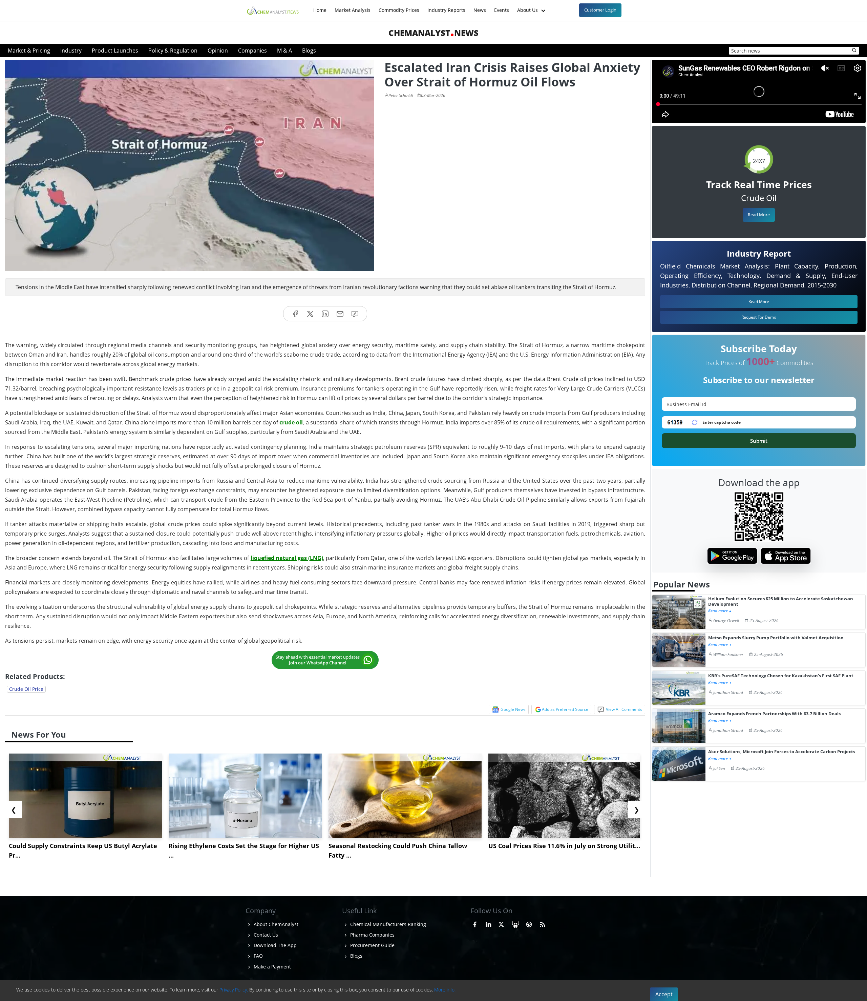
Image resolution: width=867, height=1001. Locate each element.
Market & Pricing (29, 50)
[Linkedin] (325, 313)
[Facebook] (295, 313)
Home (319, 6)
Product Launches (115, 50)
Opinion (218, 50)
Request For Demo (758, 317)
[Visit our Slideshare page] (515, 923)
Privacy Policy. (233, 989)
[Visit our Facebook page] (474, 923)
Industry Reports (446, 6)
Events (501, 6)
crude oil (291, 422)
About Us (528, 6)
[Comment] (354, 313)
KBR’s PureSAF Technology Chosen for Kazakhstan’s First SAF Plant (780, 675)
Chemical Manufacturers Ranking (387, 924)
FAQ (257, 956)
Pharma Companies (372, 935)
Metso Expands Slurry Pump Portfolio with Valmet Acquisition (776, 637)
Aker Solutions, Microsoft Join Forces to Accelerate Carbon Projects (781, 751)
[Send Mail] (340, 313)
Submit (758, 440)
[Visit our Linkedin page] (488, 923)
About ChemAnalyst (275, 924)
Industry (71, 50)
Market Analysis (353, 6)
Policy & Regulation (172, 50)
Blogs (309, 50)
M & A (284, 50)
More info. (445, 989)
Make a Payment (271, 966)
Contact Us (265, 935)
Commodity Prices (399, 6)
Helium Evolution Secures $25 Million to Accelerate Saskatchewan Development (780, 601)
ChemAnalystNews (433, 32)
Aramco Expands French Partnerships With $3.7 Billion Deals (774, 713)
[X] (310, 313)
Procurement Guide (372, 945)
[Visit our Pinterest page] (529, 923)
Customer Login (600, 10)
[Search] (854, 50)
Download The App (274, 945)
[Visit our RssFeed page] (542, 923)
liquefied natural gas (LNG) (287, 558)
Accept (664, 994)
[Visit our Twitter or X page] (501, 923)
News (479, 6)
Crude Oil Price (26, 689)
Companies (252, 50)
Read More (759, 215)
